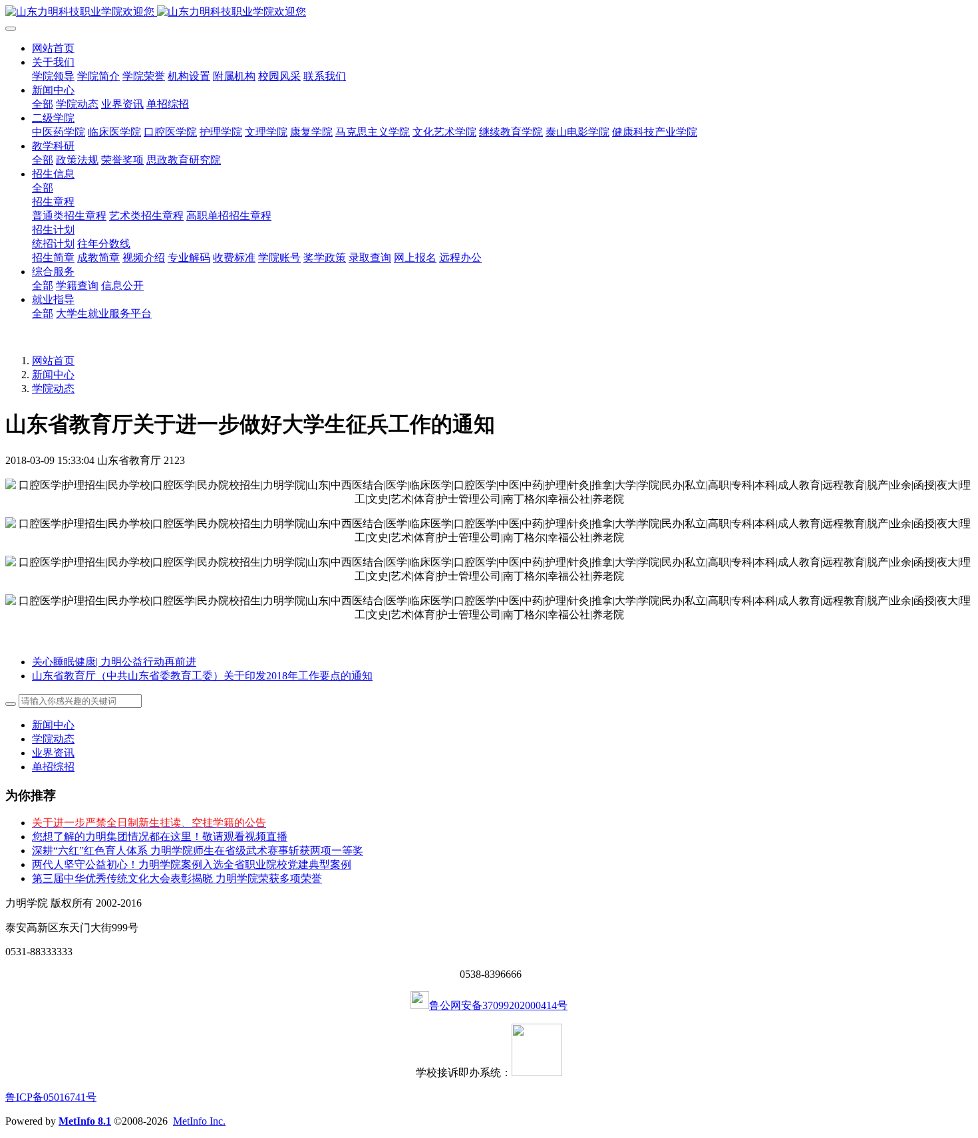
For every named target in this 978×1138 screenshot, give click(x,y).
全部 (42, 104)
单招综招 (53, 766)
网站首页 (53, 48)
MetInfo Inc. (199, 1121)
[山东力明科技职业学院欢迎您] (489, 12)
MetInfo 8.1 (85, 1121)
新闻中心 (53, 374)
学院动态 (53, 388)
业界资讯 (53, 752)
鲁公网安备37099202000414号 (498, 1005)
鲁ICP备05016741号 (50, 1097)
